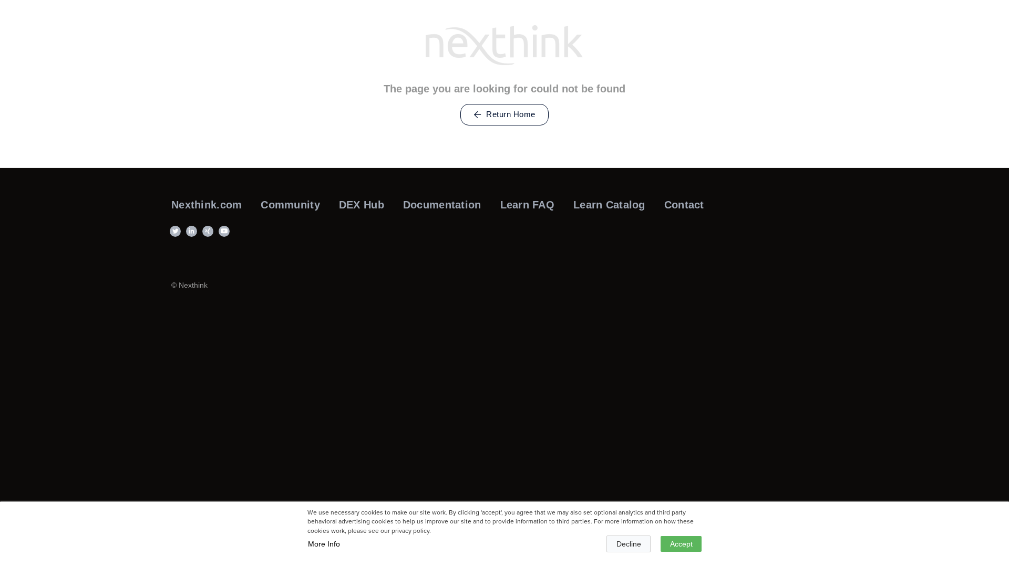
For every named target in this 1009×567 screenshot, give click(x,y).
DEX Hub (361, 205)
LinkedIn (193, 236)
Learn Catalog (609, 205)
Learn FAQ (527, 205)
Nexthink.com (206, 205)
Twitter (176, 236)
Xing (209, 236)
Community (290, 205)
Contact (684, 205)
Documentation (442, 205)
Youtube (225, 236)
